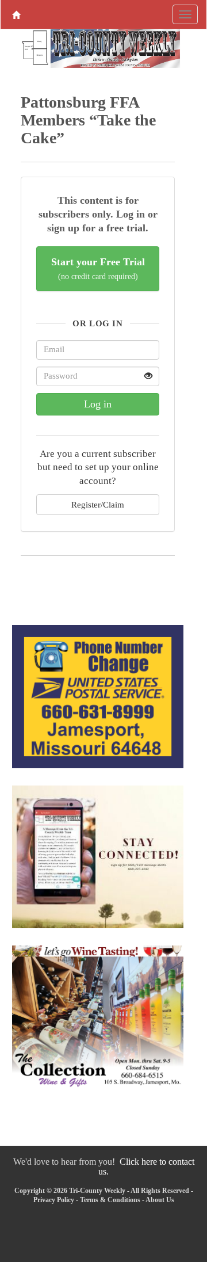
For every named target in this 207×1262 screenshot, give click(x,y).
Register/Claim (97, 504)
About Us (159, 1200)
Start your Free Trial (98, 268)
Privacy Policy (53, 1200)
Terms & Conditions (110, 1200)
